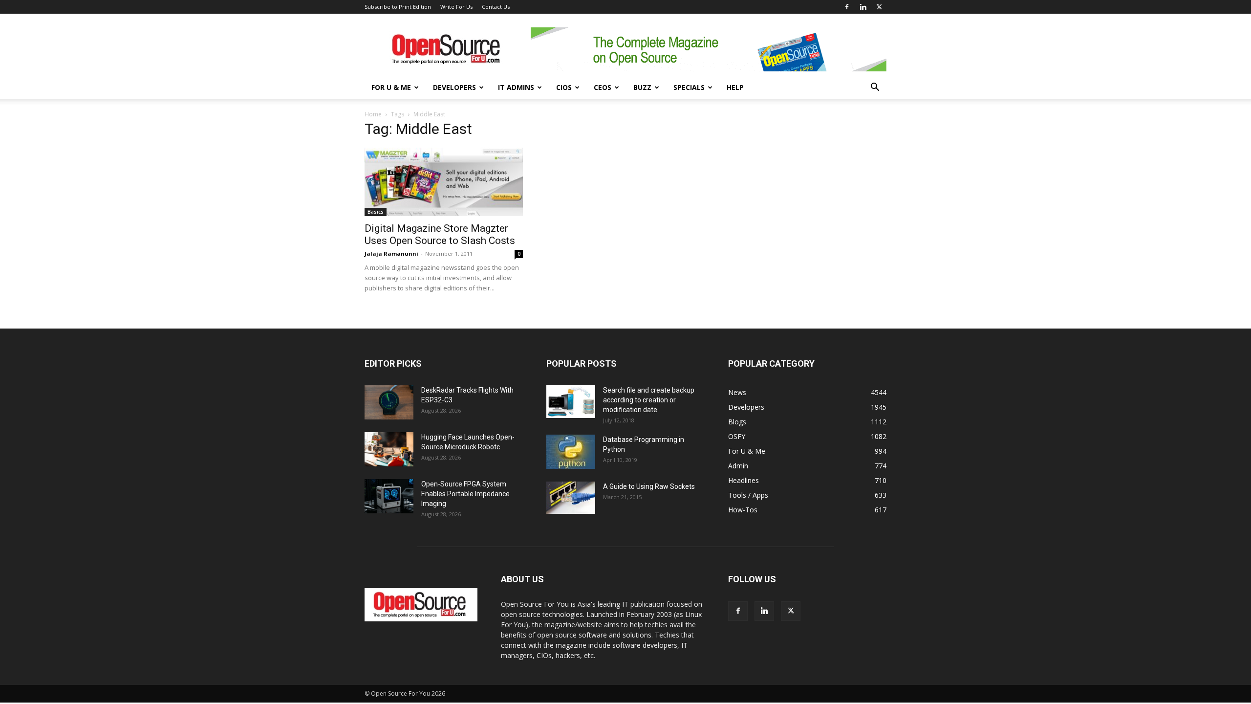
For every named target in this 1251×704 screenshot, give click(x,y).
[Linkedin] (863, 7)
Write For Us (456, 6)
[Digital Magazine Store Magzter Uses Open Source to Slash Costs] (444, 182)
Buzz (642, 87)
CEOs (602, 87)
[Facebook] (847, 7)
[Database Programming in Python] (570, 452)
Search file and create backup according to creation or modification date (648, 400)
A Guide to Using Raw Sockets (649, 486)
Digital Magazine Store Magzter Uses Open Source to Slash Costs (440, 234)
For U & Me (391, 87)
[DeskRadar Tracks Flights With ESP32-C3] (389, 402)
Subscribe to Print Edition (398, 6)
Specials (689, 87)
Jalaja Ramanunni (391, 253)
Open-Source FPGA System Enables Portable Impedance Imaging (465, 493)
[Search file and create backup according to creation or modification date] (570, 401)
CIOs (564, 87)
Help (735, 87)
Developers (454, 87)
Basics (375, 211)
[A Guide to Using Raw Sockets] (570, 498)
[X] (879, 7)
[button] (874, 88)
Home (373, 114)
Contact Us (496, 6)
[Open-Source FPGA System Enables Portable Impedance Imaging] (389, 496)
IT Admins (516, 87)
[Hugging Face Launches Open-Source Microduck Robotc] (389, 449)
